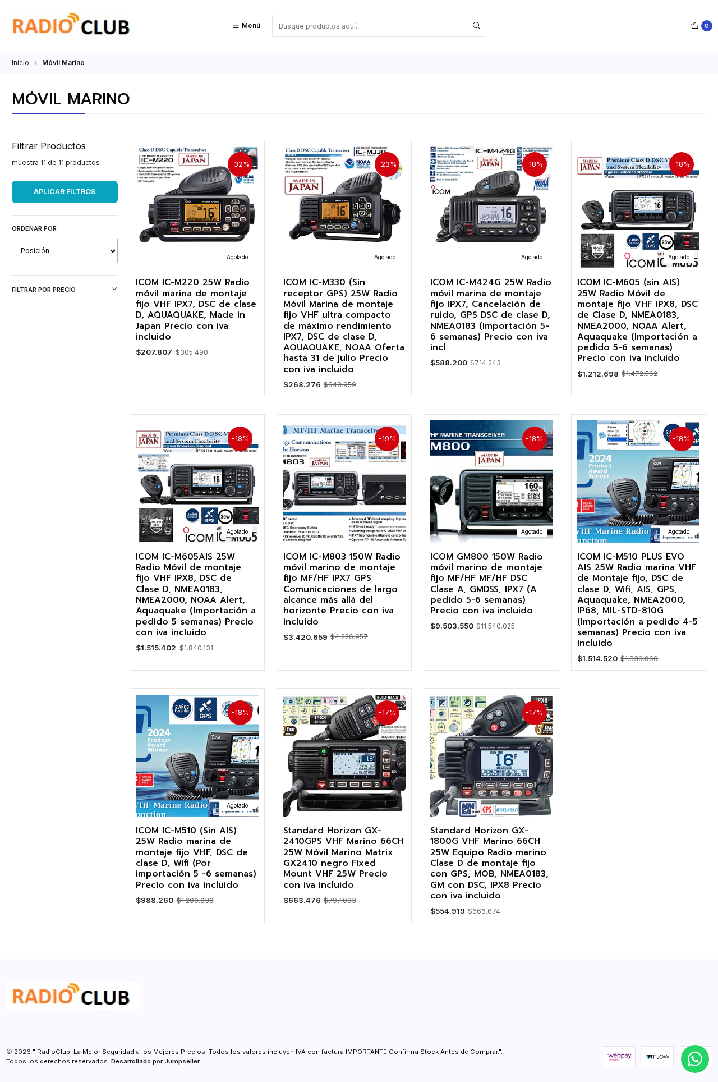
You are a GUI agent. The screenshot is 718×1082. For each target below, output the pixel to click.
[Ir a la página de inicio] (73, 26)
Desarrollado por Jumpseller (155, 1061)
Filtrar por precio (44, 290)
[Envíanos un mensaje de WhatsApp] (695, 1059)
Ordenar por (34, 228)
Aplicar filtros (65, 191)
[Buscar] (476, 26)
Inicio (20, 62)
